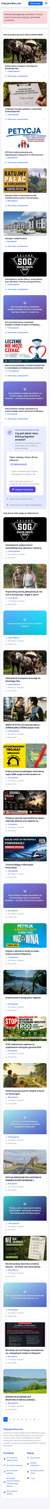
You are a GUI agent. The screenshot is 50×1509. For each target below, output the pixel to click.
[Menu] (46, 3)
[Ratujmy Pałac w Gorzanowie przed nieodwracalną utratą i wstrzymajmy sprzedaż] (25, 188)
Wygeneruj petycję (24, 489)
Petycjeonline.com (11, 3)
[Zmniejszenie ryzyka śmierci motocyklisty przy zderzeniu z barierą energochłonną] (25, 272)
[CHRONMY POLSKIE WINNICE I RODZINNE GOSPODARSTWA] (25, 102)
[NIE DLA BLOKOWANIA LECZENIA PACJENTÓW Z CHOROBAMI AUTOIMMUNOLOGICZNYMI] (25, 358)
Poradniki (8, 1453)
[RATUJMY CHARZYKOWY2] (25, 230)
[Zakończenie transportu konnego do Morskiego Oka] (25, 59)
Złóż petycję (35, 3)
